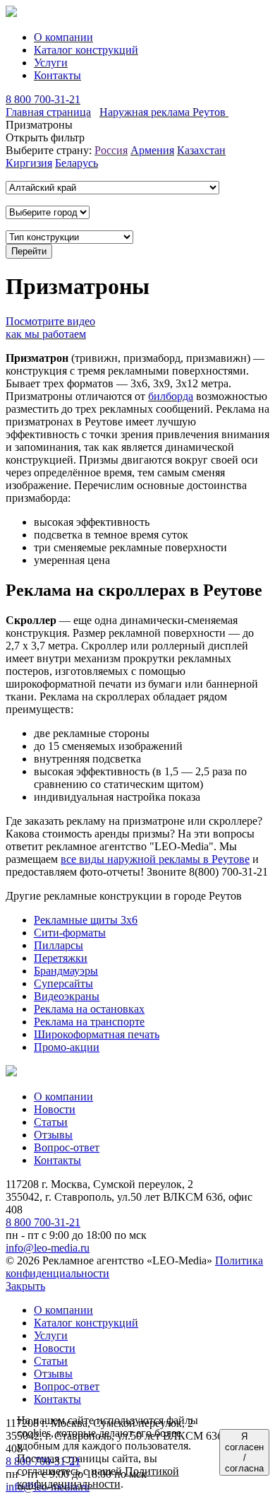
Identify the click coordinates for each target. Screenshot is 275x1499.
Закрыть (25, 1286)
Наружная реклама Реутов (163, 112)
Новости (54, 1109)
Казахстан (201, 150)
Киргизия (29, 163)
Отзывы (53, 1135)
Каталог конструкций (86, 50)
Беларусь (76, 163)
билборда (170, 396)
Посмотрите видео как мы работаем (50, 327)
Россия (111, 150)
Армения (152, 150)
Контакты (57, 75)
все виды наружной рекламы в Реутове (155, 859)
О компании (63, 37)
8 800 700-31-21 (43, 99)
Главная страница (48, 112)
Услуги (51, 63)
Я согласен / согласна (244, 1452)
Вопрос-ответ (66, 1147)
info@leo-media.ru (48, 1248)
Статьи (51, 1122)
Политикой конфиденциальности (98, 1477)
